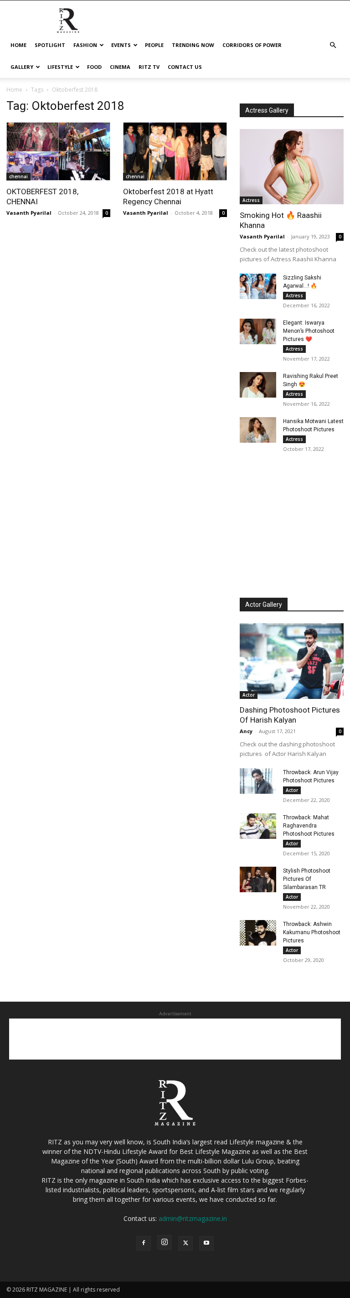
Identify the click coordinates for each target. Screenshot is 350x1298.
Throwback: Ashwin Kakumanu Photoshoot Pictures (311, 932)
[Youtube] (206, 1243)
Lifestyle (60, 66)
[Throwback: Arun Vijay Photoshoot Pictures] (258, 781)
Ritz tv (149, 66)
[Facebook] (143, 1243)
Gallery (21, 66)
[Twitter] (185, 1243)
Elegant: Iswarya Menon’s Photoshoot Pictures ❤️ (309, 331)
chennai (18, 176)
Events (121, 44)
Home (18, 44)
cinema (120, 66)
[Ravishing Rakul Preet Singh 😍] (258, 385)
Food (94, 66)
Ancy (246, 731)
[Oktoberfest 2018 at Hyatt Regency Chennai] (175, 151)
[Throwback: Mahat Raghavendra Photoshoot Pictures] (258, 826)
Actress (251, 200)
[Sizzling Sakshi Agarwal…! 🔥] (258, 286)
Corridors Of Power (252, 44)
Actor (248, 695)
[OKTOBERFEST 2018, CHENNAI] (58, 151)
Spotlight (50, 44)
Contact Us (185, 66)
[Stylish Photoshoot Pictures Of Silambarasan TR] (258, 879)
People (154, 44)
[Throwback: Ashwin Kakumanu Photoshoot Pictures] (258, 933)
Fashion (85, 44)
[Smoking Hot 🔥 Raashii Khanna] (292, 166)
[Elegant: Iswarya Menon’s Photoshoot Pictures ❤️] (258, 331)
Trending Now (193, 44)
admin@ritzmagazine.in (193, 1218)
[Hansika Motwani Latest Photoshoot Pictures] (258, 430)
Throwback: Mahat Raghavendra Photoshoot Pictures (309, 825)
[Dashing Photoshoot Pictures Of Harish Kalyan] (292, 660)
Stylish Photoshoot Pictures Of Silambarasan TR (306, 879)
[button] (333, 45)
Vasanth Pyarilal (28, 212)
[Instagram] (164, 1242)
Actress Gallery (266, 110)
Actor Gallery (263, 604)
